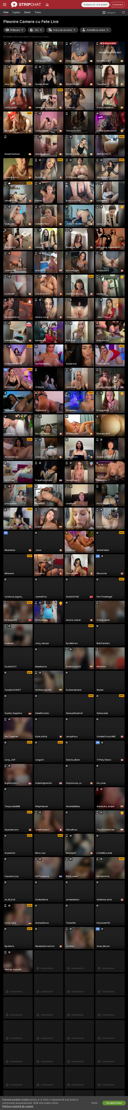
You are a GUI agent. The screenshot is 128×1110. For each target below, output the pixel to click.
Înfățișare (15, 30)
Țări (36, 30)
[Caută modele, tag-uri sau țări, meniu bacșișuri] (123, 12)
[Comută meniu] (4, 4)
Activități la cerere (96, 30)
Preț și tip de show (62, 30)
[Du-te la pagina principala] (26, 4)
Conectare (117, 4)
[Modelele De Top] (47, 4)
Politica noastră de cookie (17, 1106)
